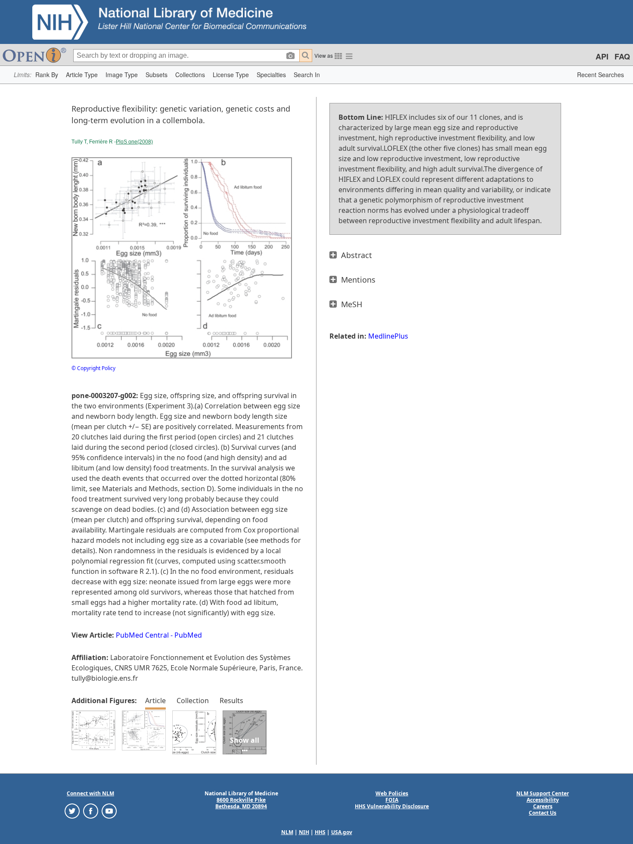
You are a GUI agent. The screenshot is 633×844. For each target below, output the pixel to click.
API (602, 56)
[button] (47, 75)
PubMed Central (142, 635)
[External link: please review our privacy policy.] (72, 810)
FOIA (391, 800)
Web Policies (391, 793)
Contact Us (542, 812)
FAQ (622, 56)
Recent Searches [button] (600, 74)
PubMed (188, 635)
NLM (287, 832)
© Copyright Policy (93, 368)
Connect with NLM (90, 793)
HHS (320, 832)
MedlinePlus (388, 336)
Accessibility (543, 800)
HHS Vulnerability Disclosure (392, 806)
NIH (304, 832)
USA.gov (341, 832)
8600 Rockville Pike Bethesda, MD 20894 (241, 803)
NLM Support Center (542, 793)
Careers (542, 806)
